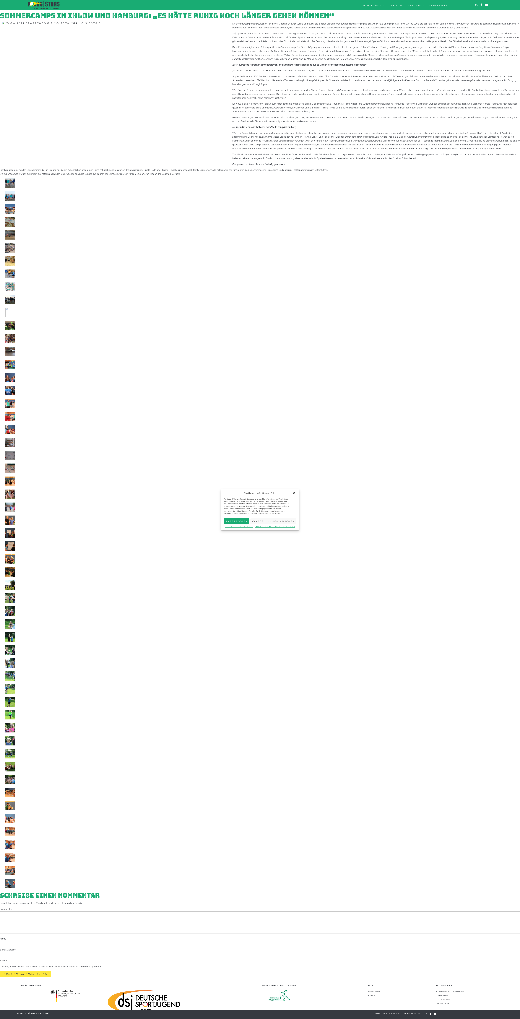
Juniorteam (396, 5)
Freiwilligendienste (373, 5)
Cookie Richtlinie (411, 1013)
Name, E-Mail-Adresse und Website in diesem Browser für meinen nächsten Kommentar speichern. (51, 967)
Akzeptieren (236, 521)
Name (3, 939)
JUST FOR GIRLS (443, 999)
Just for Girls (416, 5)
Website (4, 961)
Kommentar (6, 909)
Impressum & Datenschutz (275, 527)
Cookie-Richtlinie (239, 527)
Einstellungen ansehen (273, 521)
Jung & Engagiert (438, 5)
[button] (294, 493)
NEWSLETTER (374, 992)
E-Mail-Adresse (8, 950)
